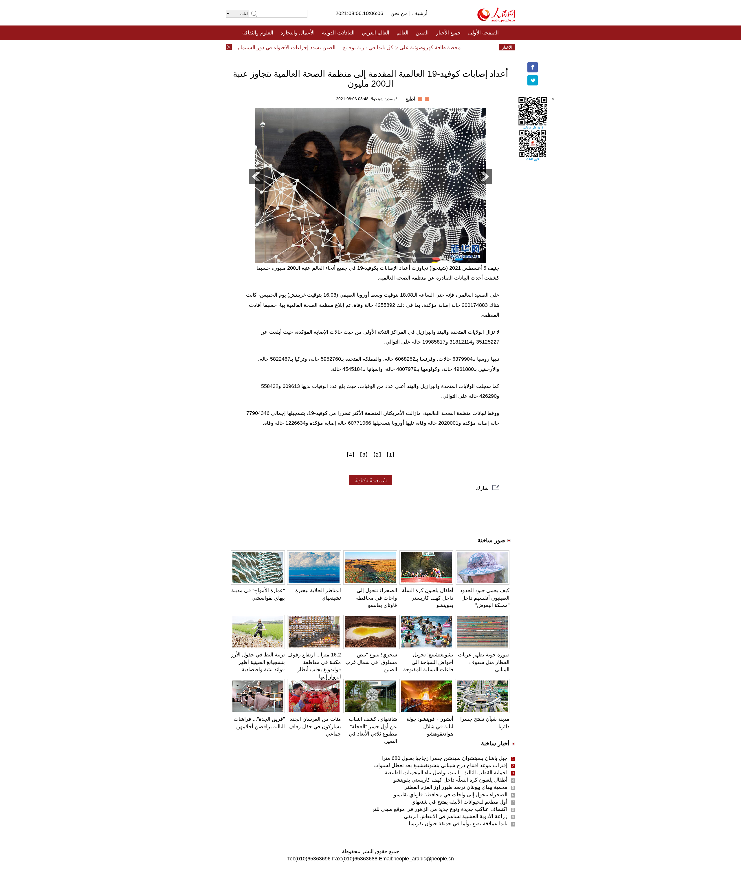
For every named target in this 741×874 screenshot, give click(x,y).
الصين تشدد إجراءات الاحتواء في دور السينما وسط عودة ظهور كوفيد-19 (273, 47)
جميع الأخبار (448, 33)
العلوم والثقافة (257, 33)
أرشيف (419, 13)
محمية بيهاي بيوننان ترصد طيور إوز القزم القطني (455, 787)
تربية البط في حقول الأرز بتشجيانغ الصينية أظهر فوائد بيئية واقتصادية (258, 662)
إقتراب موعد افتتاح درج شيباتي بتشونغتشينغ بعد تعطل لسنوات (440, 765)
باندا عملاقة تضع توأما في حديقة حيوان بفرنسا (458, 823)
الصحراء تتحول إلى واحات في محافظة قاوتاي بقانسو (376, 597)
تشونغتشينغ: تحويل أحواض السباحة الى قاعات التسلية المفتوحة (428, 662)
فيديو (345, 47)
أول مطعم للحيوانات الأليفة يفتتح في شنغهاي (459, 802)
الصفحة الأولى (483, 33)
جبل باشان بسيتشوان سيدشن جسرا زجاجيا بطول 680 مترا (444, 758)
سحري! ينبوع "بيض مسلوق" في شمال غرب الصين (371, 662)
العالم (402, 33)
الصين (422, 33)
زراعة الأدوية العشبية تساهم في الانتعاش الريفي (455, 816)
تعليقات (366, 47)
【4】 (350, 455)
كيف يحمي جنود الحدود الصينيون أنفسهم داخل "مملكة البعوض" (484, 597)
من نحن (399, 13)
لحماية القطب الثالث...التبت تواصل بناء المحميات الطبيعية (446, 773)
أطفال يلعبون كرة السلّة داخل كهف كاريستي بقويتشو (427, 597)
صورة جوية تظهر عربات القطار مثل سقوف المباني (483, 662)
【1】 (390, 455)
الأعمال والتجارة (297, 33)
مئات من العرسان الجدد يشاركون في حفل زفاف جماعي (315, 726)
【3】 (363, 455)
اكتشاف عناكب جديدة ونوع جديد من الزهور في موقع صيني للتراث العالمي (428, 809)
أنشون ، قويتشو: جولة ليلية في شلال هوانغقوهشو (429, 726)
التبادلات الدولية (338, 33)
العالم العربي (375, 33)
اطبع (410, 99)
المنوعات (391, 47)
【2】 (377, 455)
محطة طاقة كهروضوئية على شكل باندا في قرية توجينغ (416, 47)
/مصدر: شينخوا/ (384, 98)
